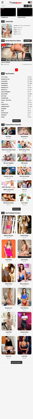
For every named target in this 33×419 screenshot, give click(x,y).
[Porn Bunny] (14, 2)
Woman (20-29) (16, 79)
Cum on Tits (16, 104)
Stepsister (16, 85)
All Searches (16, 120)
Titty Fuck (16, 77)
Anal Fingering (16, 91)
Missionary (16, 83)
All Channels (16, 209)
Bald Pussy (16, 94)
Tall (16, 102)
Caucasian (16, 81)
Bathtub (16, 96)
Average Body (16, 106)
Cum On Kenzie (5, 62)
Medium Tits (16, 87)
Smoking (16, 108)
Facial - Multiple (16, 100)
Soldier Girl (15, 98)
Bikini (16, 117)
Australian (16, 112)
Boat (16, 110)
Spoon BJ (15, 115)
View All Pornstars (16, 362)
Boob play (16, 89)
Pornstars (27, 59)
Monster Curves (28, 64)
